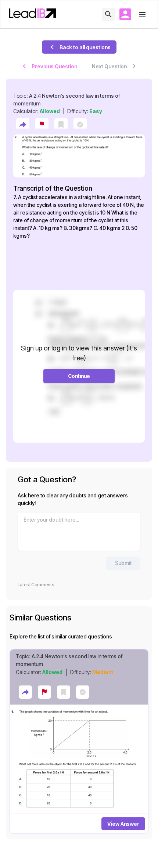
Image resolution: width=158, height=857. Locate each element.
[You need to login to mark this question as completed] (80, 124)
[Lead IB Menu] (142, 14)
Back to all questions (85, 47)
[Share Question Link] (22, 124)
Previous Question (54, 66)
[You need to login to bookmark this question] (61, 124)
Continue (79, 376)
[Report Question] (42, 124)
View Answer (123, 824)
